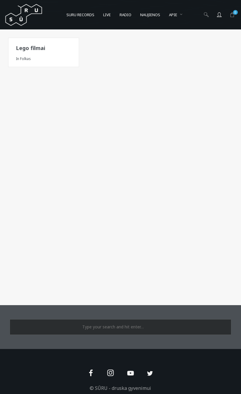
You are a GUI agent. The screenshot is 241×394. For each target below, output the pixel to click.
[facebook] (91, 373)
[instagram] (110, 373)
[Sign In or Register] (219, 14)
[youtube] (130, 376)
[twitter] (150, 373)
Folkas (25, 58)
